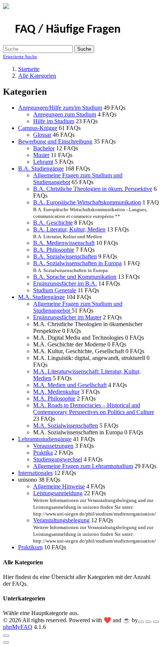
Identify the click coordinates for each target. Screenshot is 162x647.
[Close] (6, 636)
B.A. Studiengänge (41, 168)
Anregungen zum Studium (64, 114)
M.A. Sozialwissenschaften (65, 425)
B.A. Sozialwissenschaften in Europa (77, 263)
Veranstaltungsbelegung (61, 520)
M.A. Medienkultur (56, 392)
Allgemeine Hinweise (59, 486)
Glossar (42, 135)
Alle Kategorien (37, 76)
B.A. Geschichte (53, 222)
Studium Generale (54, 290)
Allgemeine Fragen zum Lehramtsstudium (83, 466)
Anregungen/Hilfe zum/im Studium (60, 107)
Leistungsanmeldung (58, 493)
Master (41, 155)
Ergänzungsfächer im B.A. (65, 283)
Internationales (35, 473)
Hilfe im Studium (53, 121)
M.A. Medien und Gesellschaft (70, 385)
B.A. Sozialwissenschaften (65, 256)
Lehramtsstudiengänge (45, 439)
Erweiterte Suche (20, 56)
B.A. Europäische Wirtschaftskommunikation (87, 202)
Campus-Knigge (37, 128)
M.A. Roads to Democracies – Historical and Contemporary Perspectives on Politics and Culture (93, 408)
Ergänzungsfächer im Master (67, 317)
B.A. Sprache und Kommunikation (74, 277)
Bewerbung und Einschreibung (55, 141)
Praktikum (30, 547)
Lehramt (43, 162)
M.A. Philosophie (54, 398)
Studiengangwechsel (57, 459)
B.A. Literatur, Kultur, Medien (69, 229)
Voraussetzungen (53, 446)
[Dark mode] (148, 622)
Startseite (29, 69)
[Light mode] (141, 622)
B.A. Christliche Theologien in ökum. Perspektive (92, 189)
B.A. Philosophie (53, 249)
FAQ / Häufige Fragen (68, 30)
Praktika (43, 452)
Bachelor (44, 148)
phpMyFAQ (17, 627)
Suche (84, 49)
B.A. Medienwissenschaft (64, 243)
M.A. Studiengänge (41, 297)
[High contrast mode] (156, 622)
